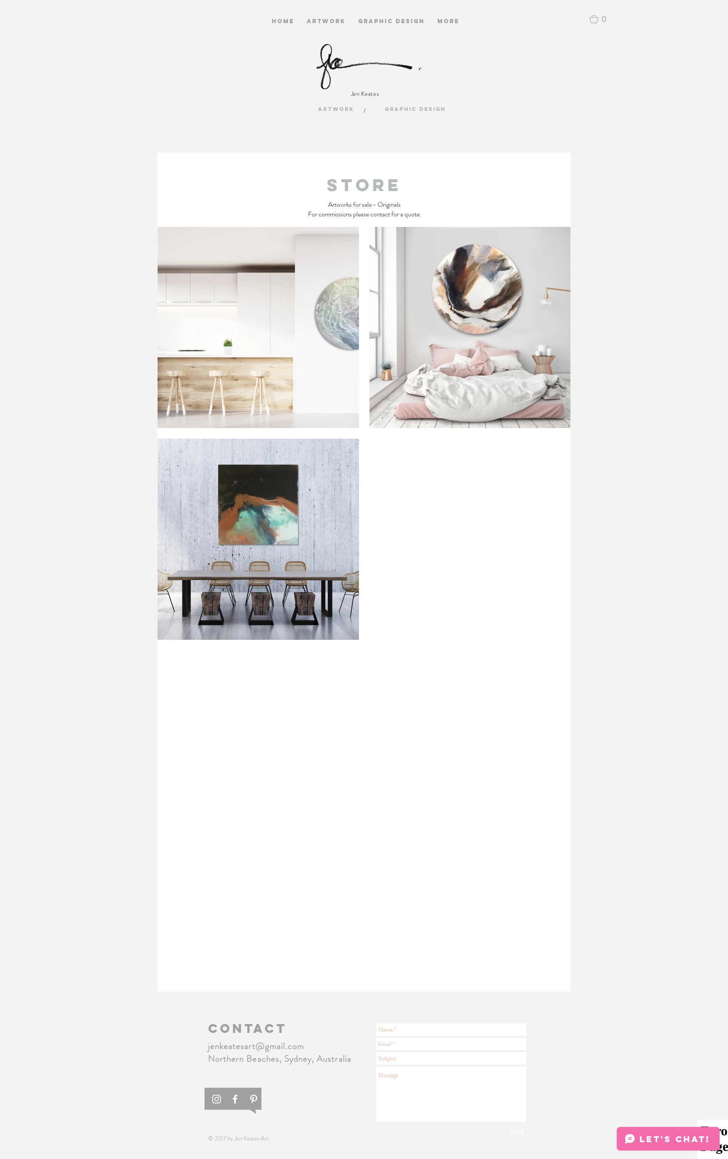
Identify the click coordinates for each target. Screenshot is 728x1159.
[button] (599, 19)
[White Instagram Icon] (216, 1099)
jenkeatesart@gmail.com (256, 1046)
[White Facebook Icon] (235, 1099)
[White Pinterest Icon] (254, 1099)
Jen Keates (365, 93)
